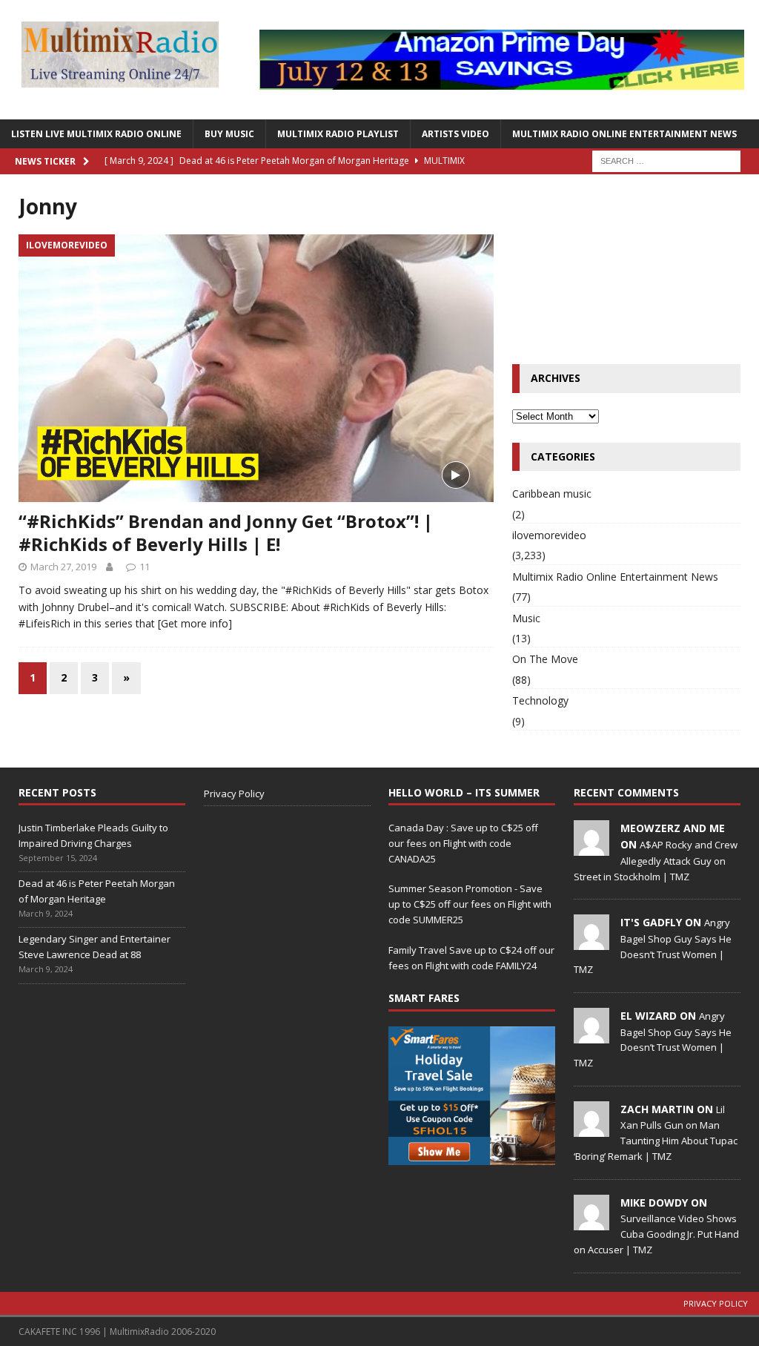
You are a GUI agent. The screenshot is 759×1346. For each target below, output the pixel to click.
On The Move (545, 659)
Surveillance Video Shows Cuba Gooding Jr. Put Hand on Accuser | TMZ (656, 1234)
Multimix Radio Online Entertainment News (624, 134)
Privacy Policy (234, 793)
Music (526, 618)
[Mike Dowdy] (591, 1222)
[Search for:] (666, 160)
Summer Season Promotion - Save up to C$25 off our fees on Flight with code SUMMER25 (469, 904)
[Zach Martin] (591, 1128)
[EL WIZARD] (591, 1035)
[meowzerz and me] (591, 847)
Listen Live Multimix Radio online (96, 134)
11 (144, 566)
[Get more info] (195, 623)
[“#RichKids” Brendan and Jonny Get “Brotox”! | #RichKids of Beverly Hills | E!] (256, 368)
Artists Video (455, 134)
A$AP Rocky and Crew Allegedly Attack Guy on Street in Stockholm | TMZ (656, 860)
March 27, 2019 (63, 566)
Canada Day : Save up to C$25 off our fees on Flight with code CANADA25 (463, 843)
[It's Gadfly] (591, 942)
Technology (540, 700)
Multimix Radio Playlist (338, 134)
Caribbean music (551, 493)
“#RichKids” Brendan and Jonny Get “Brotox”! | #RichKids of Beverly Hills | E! (226, 532)
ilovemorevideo (549, 535)
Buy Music (229, 134)
